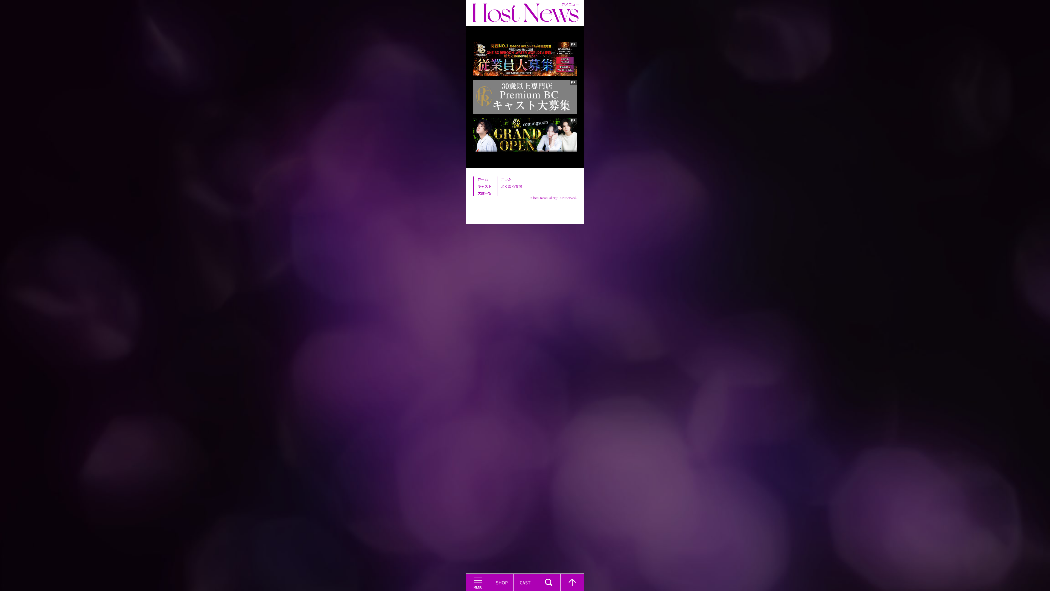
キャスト (484, 186)
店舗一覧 (484, 193)
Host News (525, 13)
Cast (525, 582)
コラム (506, 179)
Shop (502, 582)
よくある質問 (511, 186)
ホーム (482, 179)
